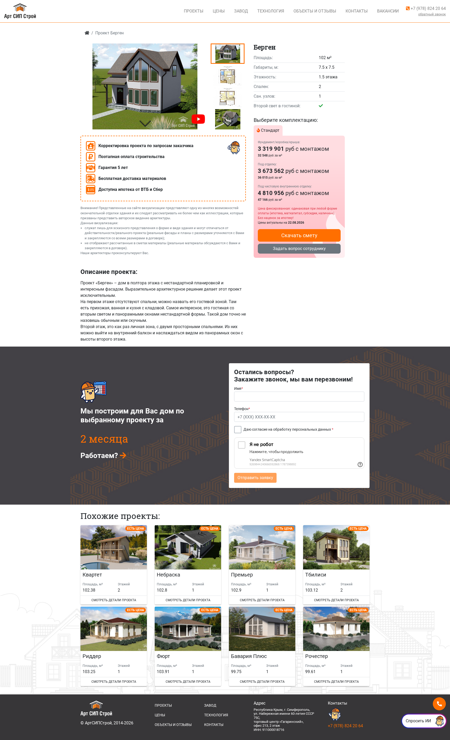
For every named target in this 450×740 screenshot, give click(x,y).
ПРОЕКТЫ (163, 705)
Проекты (193, 11)
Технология (270, 11)
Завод (241, 11)
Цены (219, 11)
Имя (238, 388)
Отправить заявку (255, 477)
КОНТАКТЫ (213, 725)
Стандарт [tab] (269, 130)
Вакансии (388, 11)
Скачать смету (299, 235)
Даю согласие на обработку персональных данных (288, 429)
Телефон (242, 409)
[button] (145, 123)
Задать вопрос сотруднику (299, 248)
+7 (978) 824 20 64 (428, 8)
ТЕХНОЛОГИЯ (216, 715)
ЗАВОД (210, 705)
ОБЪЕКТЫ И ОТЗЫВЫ (173, 725)
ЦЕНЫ (160, 715)
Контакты (357, 11)
